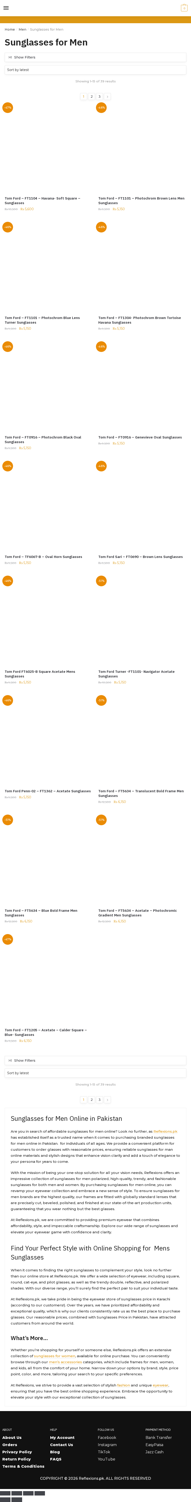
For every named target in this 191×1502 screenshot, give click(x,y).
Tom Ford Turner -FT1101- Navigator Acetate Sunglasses (136, 673)
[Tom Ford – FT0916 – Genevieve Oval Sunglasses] (141, 387)
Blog (55, 1452)
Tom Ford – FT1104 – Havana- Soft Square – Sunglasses (42, 200)
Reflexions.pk (165, 1131)
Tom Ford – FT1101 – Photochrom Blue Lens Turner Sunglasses (42, 320)
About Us (12, 1437)
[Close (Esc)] (39, 1493)
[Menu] (6, 8)
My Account (62, 1437)
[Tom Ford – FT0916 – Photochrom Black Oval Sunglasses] (48, 387)
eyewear (160, 1385)
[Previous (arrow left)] (5, 1499)
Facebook (107, 1437)
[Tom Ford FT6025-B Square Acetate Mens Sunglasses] (48, 621)
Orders (9, 1445)
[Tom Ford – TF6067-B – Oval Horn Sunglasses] (48, 506)
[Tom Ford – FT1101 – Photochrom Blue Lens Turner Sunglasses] (48, 267)
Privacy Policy (17, 1452)
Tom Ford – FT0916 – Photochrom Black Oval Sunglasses (43, 439)
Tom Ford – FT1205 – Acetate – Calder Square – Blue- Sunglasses (46, 1032)
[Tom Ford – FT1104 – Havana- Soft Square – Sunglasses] (48, 148)
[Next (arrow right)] (16, 1499)
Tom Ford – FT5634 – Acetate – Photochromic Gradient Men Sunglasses (137, 912)
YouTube (106, 1459)
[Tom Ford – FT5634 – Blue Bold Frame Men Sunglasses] (48, 860)
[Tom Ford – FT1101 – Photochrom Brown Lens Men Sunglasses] (141, 148)
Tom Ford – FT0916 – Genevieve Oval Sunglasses (140, 437)
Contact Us (61, 1445)
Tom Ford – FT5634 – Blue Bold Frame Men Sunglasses (41, 912)
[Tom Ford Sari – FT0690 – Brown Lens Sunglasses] (141, 506)
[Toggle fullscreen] (16, 1493)
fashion (123, 1385)
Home (10, 29)
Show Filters (24, 57)
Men (22, 29)
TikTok (104, 1452)
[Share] (28, 1493)
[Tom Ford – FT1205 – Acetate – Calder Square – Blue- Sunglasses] (48, 979)
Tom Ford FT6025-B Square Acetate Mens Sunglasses (40, 673)
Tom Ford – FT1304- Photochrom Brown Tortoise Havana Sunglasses (139, 320)
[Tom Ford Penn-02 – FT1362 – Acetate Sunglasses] (48, 740)
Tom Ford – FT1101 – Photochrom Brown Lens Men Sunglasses (141, 200)
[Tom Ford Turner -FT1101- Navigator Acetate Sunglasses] (141, 621)
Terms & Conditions (23, 1466)
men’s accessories (65, 1362)
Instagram (107, 1445)
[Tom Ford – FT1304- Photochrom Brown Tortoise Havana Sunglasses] (141, 267)
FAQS (55, 1459)
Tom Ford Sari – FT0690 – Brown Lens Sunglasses (140, 556)
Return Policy (16, 1459)
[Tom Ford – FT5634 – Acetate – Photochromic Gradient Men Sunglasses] (141, 860)
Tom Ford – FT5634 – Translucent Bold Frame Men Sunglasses (141, 793)
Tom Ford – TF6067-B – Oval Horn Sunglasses (43, 556)
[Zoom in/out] (5, 1493)
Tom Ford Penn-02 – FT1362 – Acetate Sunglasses (48, 791)
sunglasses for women (54, 1356)
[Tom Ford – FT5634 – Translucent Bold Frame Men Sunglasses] (141, 740)
